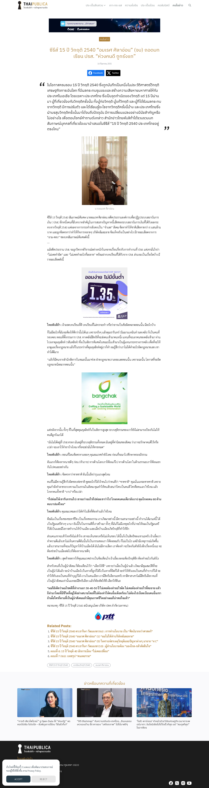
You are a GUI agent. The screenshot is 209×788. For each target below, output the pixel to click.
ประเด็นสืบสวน (94, 5)
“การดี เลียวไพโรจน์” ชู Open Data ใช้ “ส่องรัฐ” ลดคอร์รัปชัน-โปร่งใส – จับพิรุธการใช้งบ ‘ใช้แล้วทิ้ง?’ (43, 723)
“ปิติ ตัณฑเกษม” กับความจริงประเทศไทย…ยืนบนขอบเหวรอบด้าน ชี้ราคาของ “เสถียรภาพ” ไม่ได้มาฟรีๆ (104, 723)
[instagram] (183, 783)
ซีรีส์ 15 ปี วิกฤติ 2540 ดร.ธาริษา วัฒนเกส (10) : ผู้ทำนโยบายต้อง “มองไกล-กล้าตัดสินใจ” (100, 646)
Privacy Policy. (34, 770)
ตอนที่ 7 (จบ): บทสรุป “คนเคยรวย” (70, 656)
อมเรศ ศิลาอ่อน (102, 665)
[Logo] (33, 5)
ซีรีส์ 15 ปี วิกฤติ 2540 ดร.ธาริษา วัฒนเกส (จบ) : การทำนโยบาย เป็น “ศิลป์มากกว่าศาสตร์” (101, 631)
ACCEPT (18, 779)
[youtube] (189, 783)
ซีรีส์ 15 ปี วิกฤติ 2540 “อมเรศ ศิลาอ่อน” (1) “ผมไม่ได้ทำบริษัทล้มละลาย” (92, 636)
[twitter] (177, 783)
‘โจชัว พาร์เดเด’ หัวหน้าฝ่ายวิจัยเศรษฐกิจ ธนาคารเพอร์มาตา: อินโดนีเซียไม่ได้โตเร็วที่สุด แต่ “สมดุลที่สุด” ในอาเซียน (163, 724)
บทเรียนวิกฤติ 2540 (81, 665)
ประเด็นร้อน (148, 5)
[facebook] (170, 783)
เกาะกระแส (115, 5)
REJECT (43, 779)
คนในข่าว (178, 5)
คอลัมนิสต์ (164, 5)
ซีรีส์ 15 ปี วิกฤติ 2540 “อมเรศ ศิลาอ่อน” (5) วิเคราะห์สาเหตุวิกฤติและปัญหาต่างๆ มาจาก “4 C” (104, 641)
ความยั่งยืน (131, 5)
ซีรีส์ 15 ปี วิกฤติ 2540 (58, 665)
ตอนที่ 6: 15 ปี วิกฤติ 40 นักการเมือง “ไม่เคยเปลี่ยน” (79, 651)
